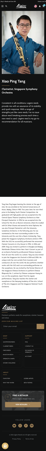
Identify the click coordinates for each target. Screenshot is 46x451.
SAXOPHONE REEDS (9, 342)
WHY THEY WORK (8, 382)
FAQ (26, 342)
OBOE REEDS (7, 350)
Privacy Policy (16, 439)
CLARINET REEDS (8, 346)
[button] (36, 6)
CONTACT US (29, 346)
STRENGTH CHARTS (9, 358)
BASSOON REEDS (8, 354)
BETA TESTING (28, 382)
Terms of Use (29, 439)
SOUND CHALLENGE (9, 363)
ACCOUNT (28, 356)
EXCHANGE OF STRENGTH (29, 351)
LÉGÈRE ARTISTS (28, 378)
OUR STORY (6, 378)
